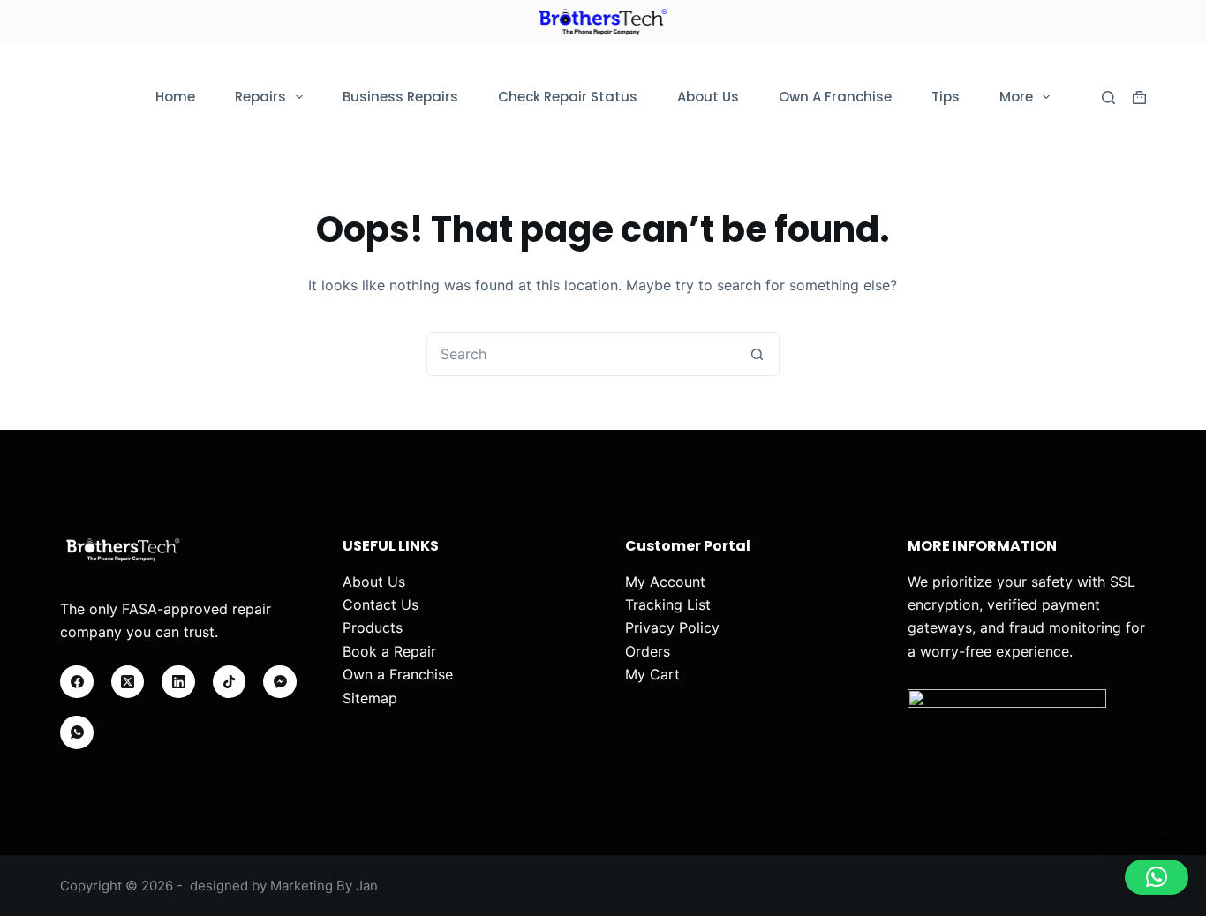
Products (373, 627)
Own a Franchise (398, 674)
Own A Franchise (835, 96)
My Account (665, 581)
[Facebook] (77, 682)
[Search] (1108, 97)
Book (360, 651)
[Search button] (757, 354)
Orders (647, 651)
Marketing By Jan (324, 885)
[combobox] (581, 354)
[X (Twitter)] (128, 682)
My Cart (652, 674)
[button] (1156, 877)
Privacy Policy (672, 627)
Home (175, 96)
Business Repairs (400, 96)
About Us (708, 96)
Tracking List (668, 604)
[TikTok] (229, 682)
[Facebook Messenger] (280, 682)
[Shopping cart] (1139, 97)
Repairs (260, 96)
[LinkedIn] (178, 682)
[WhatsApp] (77, 732)
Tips (945, 96)
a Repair (408, 651)
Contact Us (380, 604)
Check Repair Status (567, 96)
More (1016, 96)
